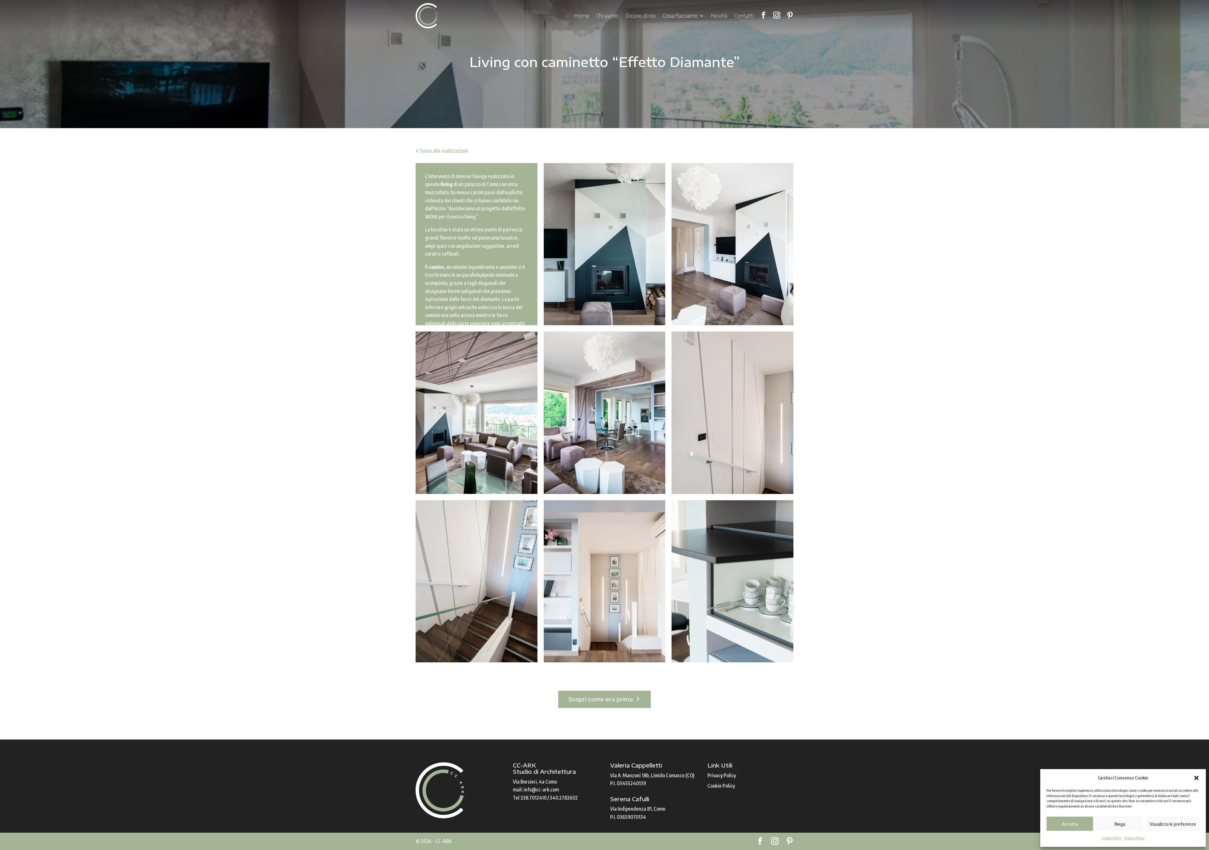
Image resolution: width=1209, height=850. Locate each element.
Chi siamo (607, 16)
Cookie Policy (1111, 838)
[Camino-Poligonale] (605, 244)
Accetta (1070, 824)
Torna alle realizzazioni (443, 151)
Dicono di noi (640, 16)
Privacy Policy (1134, 838)
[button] (1196, 778)
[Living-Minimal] (605, 413)
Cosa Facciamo (680, 16)
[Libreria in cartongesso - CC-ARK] (605, 581)
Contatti (744, 16)
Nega (1120, 824)
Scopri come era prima (600, 699)
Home (581, 16)
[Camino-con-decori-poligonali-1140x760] (732, 244)
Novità (719, 16)
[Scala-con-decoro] (732, 413)
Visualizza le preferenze (1172, 824)
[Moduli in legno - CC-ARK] (732, 581)
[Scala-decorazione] (476, 581)
